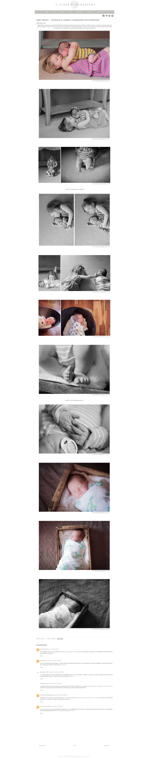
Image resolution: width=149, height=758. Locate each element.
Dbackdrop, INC (44, 672)
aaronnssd (43, 649)
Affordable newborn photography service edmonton (100, 686)
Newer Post (42, 745)
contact (89, 11)
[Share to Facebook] (62, 639)
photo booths (63, 664)
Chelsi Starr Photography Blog (71, 756)
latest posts (100, 11)
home (46, 11)
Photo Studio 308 (44, 706)
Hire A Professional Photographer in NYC (65, 710)
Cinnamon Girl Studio (86, 756)
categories (79, 11)
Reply (41, 655)
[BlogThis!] (59, 639)
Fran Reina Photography (46, 695)
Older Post (107, 745)
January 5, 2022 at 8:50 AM (55, 683)
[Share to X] (60, 639)
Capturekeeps (44, 683)
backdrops (71, 676)
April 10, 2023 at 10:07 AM (56, 706)
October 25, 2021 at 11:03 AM (56, 672)
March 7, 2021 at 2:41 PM (52, 649)
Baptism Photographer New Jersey (70, 651)
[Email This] (58, 639)
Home (74, 745)
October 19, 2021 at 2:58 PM (54, 660)
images (63, 11)
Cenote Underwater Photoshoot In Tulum (86, 697)
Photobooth (43, 660)
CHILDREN (53, 638)
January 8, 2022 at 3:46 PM (60, 695)
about (54, 11)
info (70, 11)
